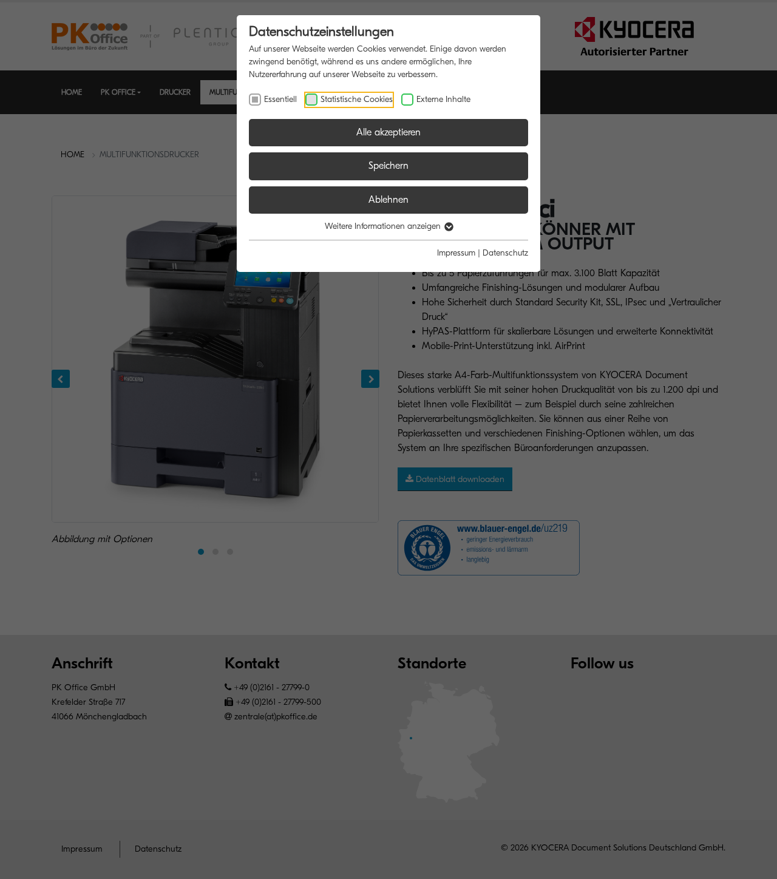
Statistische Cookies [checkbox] (357, 99)
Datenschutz (505, 253)
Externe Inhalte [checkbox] (443, 99)
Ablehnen (388, 199)
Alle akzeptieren (388, 132)
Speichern (388, 165)
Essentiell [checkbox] (280, 99)
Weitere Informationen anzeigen (384, 226)
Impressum (456, 253)
